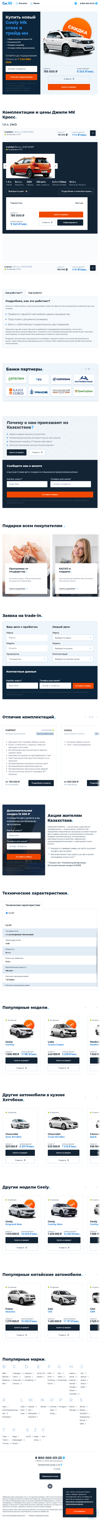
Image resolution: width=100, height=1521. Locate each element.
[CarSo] (7, 3)
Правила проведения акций (39, 1515)
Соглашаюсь (79, 1511)
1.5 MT (11, 913)
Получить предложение (21, 77)
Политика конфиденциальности (13, 1515)
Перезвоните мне (50, 1476)
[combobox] (27, 659)
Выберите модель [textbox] (64, 648)
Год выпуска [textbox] (15, 659)
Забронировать (70, 222)
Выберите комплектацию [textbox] (67, 659)
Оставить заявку (50, 494)
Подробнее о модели (41, 783)
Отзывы (57, 1469)
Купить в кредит (69, 87)
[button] (6, 166)
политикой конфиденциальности (60, 500)
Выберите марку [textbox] (63, 638)
